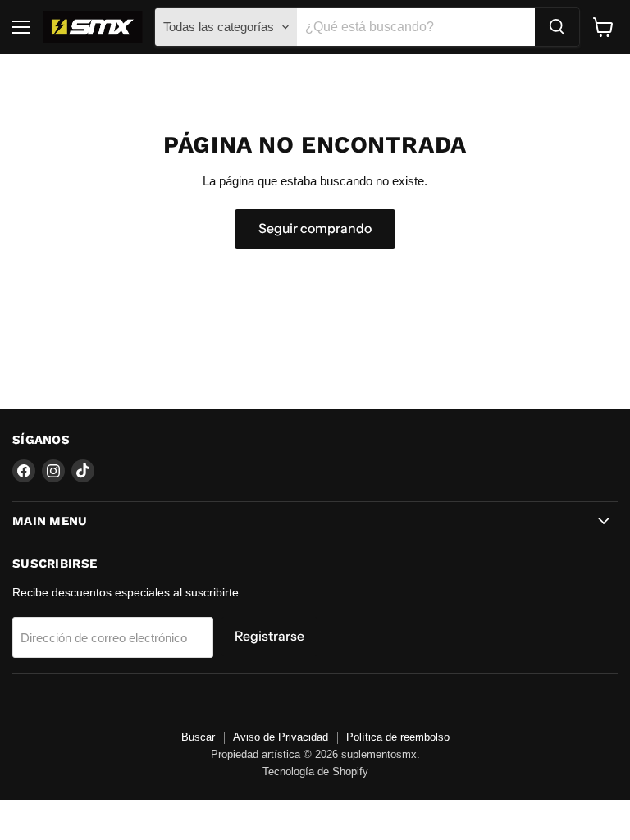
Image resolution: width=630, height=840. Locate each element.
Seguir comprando (315, 228)
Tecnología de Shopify (315, 771)
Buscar (198, 737)
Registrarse (269, 636)
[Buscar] (557, 27)
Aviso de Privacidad (280, 737)
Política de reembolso (398, 737)
